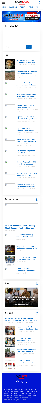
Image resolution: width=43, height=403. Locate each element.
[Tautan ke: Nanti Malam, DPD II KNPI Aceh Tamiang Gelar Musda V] (10, 143)
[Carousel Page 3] (21, 304)
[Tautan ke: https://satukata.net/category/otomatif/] (36, 199)
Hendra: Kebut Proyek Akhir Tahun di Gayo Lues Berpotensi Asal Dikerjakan (27, 174)
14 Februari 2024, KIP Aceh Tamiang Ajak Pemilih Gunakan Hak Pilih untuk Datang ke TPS (21, 319)
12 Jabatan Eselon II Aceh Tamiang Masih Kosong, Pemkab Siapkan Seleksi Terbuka (20, 226)
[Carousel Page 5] (27, 304)
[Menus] (3, 2)
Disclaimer (8, 398)
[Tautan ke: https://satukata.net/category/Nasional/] (36, 313)
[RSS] (25, 381)
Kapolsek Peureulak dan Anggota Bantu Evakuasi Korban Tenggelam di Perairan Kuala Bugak (26, 84)
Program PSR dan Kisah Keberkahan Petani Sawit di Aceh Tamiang (27, 186)
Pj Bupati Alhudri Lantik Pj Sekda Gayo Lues (26, 106)
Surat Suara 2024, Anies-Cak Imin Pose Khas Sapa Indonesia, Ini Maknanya (26, 362)
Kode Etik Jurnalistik (22, 398)
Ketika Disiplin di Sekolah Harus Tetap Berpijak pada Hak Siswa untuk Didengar (21, 298)
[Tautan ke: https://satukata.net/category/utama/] (36, 283)
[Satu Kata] (22, 2)
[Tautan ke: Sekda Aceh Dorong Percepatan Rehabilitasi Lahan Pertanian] (10, 272)
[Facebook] (17, 381)
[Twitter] (21, 381)
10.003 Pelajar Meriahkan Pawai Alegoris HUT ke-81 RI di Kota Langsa (27, 258)
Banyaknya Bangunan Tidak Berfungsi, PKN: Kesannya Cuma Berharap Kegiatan (27, 129)
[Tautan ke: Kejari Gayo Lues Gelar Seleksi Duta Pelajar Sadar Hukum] (10, 120)
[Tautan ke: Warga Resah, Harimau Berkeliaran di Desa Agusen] (10, 64)
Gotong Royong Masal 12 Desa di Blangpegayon (26, 163)
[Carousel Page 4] (24, 304)
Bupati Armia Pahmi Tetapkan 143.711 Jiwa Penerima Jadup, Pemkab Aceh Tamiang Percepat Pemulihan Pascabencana (26, 339)
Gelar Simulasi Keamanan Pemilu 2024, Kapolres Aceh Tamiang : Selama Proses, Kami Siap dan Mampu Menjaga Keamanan (27, 351)
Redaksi (25, 400)
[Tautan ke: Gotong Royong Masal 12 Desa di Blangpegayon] (10, 165)
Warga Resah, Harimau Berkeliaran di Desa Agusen (27, 61)
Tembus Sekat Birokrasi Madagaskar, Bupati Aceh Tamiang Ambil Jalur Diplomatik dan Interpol (26, 247)
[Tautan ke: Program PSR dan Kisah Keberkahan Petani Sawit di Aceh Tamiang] (10, 188)
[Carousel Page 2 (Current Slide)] (19, 304)
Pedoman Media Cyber (11, 400)
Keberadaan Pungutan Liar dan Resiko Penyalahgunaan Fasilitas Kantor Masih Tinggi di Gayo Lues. (27, 152)
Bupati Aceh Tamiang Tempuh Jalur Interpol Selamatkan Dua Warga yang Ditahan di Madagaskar (26, 236)
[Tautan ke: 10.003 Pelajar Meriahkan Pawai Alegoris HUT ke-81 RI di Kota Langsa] (10, 261)
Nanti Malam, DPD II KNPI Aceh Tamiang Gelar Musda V (27, 140)
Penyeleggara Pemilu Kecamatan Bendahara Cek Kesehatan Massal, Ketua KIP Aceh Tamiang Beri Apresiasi (27, 328)
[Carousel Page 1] (16, 304)
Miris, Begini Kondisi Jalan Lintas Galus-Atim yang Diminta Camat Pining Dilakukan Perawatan (26, 95)
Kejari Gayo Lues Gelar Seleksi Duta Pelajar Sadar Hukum (27, 118)
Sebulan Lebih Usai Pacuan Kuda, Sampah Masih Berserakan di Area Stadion (27, 73)
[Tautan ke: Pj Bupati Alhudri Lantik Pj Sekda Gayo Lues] (10, 109)
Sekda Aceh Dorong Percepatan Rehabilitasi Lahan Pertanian (26, 270)
